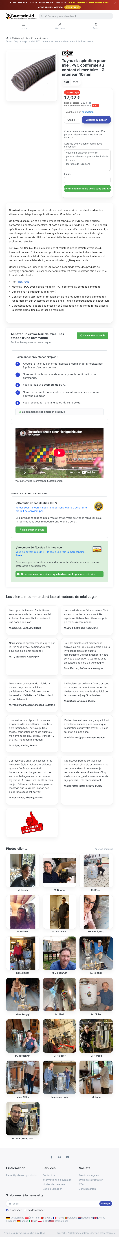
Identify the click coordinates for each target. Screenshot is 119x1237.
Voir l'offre (72, 7)
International (61, 1220)
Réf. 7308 (23, 281)
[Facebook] (51, 1157)
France (60, 1217)
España (24, 1220)
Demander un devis (94, 335)
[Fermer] (115, 3)
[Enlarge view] (32, 76)
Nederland (87, 1217)
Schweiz (47, 1217)
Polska (45, 1220)
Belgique (72, 1217)
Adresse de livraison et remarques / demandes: (83, 145)
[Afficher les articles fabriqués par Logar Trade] (67, 53)
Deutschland (17, 1217)
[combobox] (76, 16)
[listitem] (32, 76)
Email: (67, 173)
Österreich (34, 1217)
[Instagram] (59, 1157)
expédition (88, 111)
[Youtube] (67, 1157)
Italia (34, 1220)
